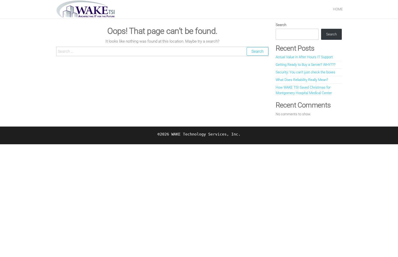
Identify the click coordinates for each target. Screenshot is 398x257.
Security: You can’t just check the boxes (305, 72)
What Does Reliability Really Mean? (302, 80)
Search (281, 25)
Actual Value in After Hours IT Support (304, 57)
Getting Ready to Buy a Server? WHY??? (306, 65)
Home (338, 9)
